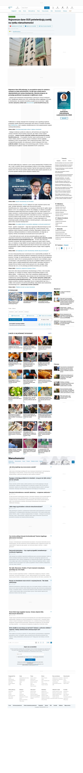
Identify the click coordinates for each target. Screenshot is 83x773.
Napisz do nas (31, 315)
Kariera (46, 705)
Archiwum (65, 692)
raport (16, 311)
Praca (31, 683)
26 (61, 248)
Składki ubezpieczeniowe (57, 694)
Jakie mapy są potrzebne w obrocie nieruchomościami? (62, 172)
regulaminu (30, 656)
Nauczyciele (21, 694)
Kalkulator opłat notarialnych (61, 210)
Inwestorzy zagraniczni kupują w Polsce (26, 268)
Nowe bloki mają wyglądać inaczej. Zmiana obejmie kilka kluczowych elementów (63, 188)
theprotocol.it (66, 698)
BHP (20, 683)
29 (69, 248)
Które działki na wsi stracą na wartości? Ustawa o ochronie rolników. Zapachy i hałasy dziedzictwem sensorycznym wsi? (63, 191)
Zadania (9, 694)
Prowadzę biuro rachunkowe (58, 679)
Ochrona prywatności (17, 705)
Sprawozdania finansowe (57, 683)
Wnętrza (41, 461)
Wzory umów (66, 695)
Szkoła (20, 692)
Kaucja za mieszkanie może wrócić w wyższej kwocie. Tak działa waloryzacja (63, 185)
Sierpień (66, 245)
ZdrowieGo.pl (66, 691)
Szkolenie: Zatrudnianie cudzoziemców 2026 (64, 113)
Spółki (43, 679)
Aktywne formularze (62, 218)
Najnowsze (64, 160)
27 (64, 248)
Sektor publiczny (11, 689)
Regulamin (41, 705)
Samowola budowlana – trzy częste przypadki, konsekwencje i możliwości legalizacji (62, 178)
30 (71, 248)
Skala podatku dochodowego (58, 698)
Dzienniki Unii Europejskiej (35, 695)
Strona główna (11, 14)
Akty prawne (32, 689)
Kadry (20, 676)
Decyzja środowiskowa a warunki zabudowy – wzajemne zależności (64, 169)
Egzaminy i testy (22, 695)
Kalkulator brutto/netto (59, 205)
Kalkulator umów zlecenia (60, 207)
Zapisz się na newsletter (46, 315)
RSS (51, 705)
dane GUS (21, 311)
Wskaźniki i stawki (56, 689)
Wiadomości (23, 14)
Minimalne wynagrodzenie (57, 692)
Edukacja (21, 689)
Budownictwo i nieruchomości (61, 226)
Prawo (23, 461)
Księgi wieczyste (58, 223)
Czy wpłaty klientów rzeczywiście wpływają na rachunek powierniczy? (33, 224)
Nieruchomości (17, 14)
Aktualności (57, 289)
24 (56, 248)
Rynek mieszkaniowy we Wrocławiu (25, 201)
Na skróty (65, 689)
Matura (20, 698)
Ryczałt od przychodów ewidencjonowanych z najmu (61, 233)
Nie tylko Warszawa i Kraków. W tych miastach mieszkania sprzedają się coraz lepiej (63, 182)
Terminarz (60, 245)
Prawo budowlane (59, 219)
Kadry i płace (10, 696)
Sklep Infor (32, 684)
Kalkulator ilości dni (59, 215)
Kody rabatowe (66, 694)
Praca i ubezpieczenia (45, 680)
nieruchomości (30, 102)
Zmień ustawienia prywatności (30, 705)
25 (59, 248)
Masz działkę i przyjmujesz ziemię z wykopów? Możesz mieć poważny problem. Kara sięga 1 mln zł (63, 195)
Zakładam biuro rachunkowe (58, 677)
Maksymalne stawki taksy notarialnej (62, 235)
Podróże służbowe (56, 695)
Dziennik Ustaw (33, 691)
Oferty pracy (66, 699)
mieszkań (24, 204)
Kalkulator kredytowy (59, 212)
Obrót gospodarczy (11, 680)
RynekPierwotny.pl (16, 31)
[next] (51, 642)
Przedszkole (21, 691)
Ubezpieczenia (22, 680)
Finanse (28, 461)
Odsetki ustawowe (56, 696)
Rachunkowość (11, 679)
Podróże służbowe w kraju (57, 691)
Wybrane (69, 160)
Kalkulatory (60, 204)
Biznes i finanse (44, 677)
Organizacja (10, 691)
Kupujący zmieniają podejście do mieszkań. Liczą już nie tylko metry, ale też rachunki (64, 165)
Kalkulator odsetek (45, 695)
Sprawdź (64, 118)
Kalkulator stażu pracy (45, 696)
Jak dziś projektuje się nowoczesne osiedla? (64, 162)
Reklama (61, 705)
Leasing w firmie (44, 683)
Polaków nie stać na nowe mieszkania (25, 287)
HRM (20, 684)
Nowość (64, 110)
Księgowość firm (11, 676)
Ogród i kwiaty (11, 462)
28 (66, 248)
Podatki (9, 677)
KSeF (9, 684)
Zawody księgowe (11, 683)
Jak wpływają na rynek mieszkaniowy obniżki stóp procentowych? (32, 250)
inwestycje (26, 311)
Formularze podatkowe (68, 696)
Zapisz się (30, 659)
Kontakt (55, 705)
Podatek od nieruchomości (60, 221)
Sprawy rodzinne (33, 677)
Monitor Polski (33, 692)
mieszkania (11, 311)
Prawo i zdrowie (33, 686)
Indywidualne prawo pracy (24, 677)
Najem (56, 224)
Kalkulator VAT (44, 694)
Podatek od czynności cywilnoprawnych (63, 237)
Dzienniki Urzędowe (34, 694)
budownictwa (14, 125)
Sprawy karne (32, 679)
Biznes (43, 676)
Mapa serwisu (67, 705)
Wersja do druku (16, 315)
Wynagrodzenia (22, 679)
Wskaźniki (59, 229)
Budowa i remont (34, 461)
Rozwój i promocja (11, 695)
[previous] (36, 642)
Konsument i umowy (34, 680)
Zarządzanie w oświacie (23, 696)
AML (53, 684)
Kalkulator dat (44, 691)
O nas (9, 705)
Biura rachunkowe (56, 676)
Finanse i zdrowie (45, 684)
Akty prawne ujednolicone (35, 696)
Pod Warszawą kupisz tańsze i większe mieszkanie (28, 129)
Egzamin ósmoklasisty (23, 699)
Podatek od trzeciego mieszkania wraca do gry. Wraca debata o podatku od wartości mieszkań (63, 198)
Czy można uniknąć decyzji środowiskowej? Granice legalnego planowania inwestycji (64, 175)
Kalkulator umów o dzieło (60, 208)
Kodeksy (32, 698)
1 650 (48, 642)
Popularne (58, 160)
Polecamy (56, 364)
